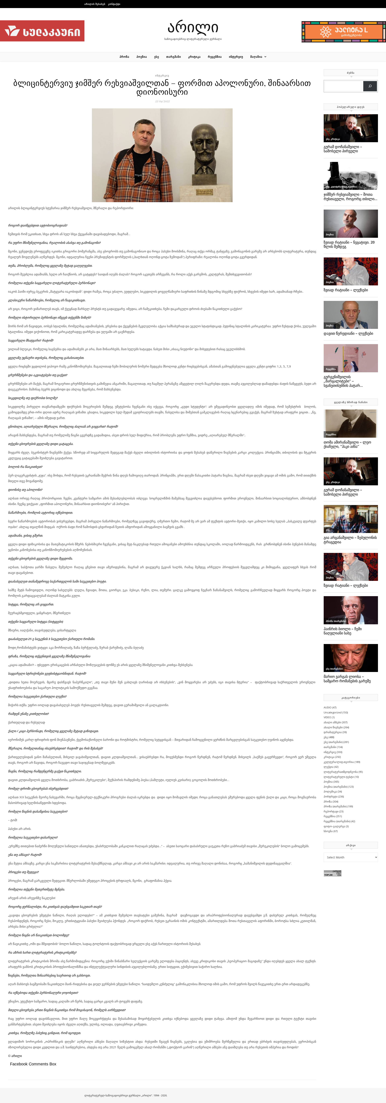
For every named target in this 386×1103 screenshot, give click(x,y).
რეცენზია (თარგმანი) (337, 821)
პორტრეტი (331, 796)
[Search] (370, 86)
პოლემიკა (330, 791)
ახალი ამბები (332, 722)
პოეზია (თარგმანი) (335, 786)
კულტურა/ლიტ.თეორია (339, 762)
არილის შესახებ (94, 3)
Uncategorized (333, 712)
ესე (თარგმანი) (333, 742)
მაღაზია (256, 57)
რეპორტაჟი (331, 811)
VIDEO (327, 717)
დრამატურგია (333, 732)
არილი (193, 26)
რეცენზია (215, 57)
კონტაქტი (114, 3)
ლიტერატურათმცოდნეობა (341, 772)
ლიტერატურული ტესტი (339, 777)
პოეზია (142, 57)
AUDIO (328, 707)
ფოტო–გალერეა (334, 826)
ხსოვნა (328, 831)
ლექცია (329, 767)
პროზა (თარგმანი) (335, 806)
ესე (156, 57)
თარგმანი (173, 57)
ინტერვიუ (236, 57)
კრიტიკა (194, 57)
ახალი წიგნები (333, 727)
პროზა (124, 57)
